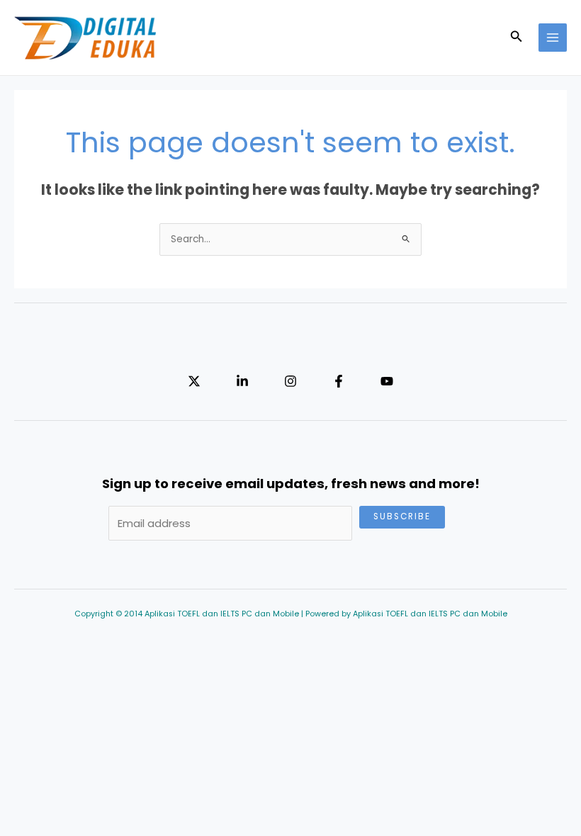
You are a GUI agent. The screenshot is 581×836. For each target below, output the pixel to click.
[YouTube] (386, 381)
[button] (516, 37)
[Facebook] (338, 381)
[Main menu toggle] (553, 37)
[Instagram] (290, 381)
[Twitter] (194, 381)
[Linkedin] (242, 381)
